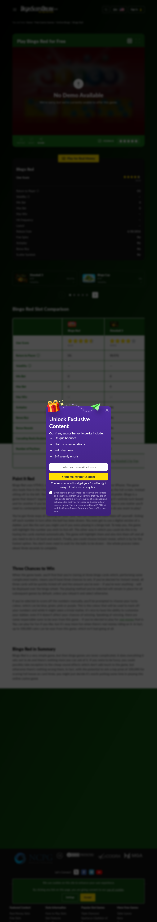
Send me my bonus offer (78, 476)
